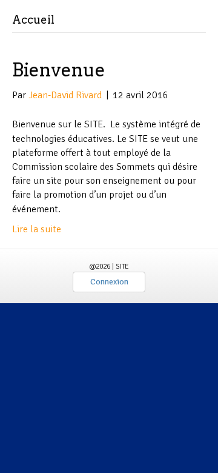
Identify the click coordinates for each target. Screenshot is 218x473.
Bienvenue (58, 70)
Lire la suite (36, 229)
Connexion (109, 282)
